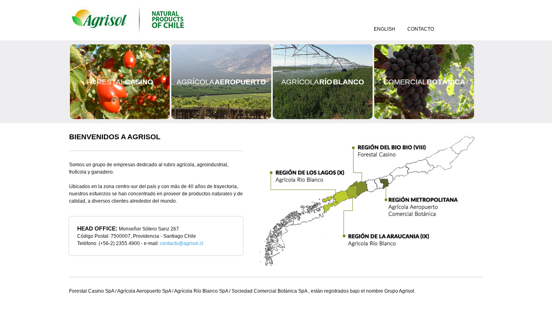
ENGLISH (384, 29)
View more (120, 81)
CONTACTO (420, 29)
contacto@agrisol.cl (181, 243)
